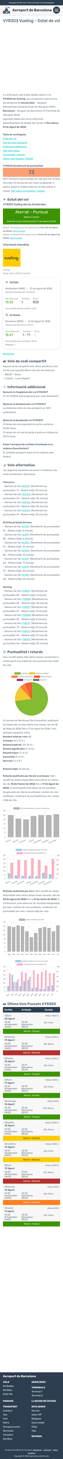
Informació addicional (15, 146)
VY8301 (26, 591)
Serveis (36, 1410)
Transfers (8, 1434)
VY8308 (26, 615)
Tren (5, 1418)
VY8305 (26, 599)
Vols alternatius (11, 150)
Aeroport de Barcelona (32, 10)
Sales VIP (36, 1414)
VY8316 (26, 639)
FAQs (34, 1426)
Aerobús (7, 1438)
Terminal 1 (37, 1391)
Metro (6, 1422)
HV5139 (26, 510)
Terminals (38, 1387)
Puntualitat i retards (14, 154)
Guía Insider (38, 1422)
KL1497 (25, 526)
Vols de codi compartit (15, 142)
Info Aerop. (39, 1406)
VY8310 (26, 623)
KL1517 (25, 558)
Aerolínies (39, 1382)
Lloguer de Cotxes (44, 1401)
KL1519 (25, 566)
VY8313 (26, 631)
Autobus (7, 1410)
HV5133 (26, 494)
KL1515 (25, 550)
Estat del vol (9, 138)
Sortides (7, 1390)
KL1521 (25, 575)
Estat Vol (7, 1394)
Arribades (8, 1386)
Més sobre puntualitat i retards (28, 191)
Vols (6, 1382)
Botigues (36, 1418)
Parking (8, 1401)
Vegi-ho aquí (19, 231)
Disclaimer (37, 1450)
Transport (10, 1406)
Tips (34, 1430)
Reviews (37, 1436)
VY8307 (26, 607)
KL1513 (25, 542)
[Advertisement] (31, 58)
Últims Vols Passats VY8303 (18, 158)
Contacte (47, 1450)
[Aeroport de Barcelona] (6, 10)
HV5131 (26, 486)
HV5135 (26, 502)
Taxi (5, 1414)
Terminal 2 (37, 1395)
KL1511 (25, 534)
